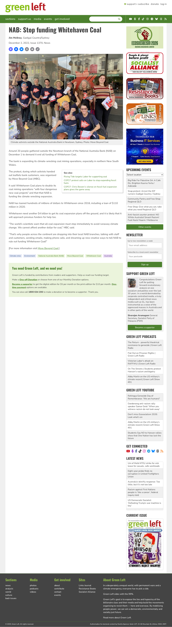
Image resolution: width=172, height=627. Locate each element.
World (8, 591)
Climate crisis (15, 256)
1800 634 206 (35, 292)
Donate (155, 4)
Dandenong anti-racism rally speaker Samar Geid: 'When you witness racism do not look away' (144, 406)
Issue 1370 (36, 42)
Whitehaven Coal (93, 256)
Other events (144, 227)
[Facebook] (16, 49)
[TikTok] (140, 451)
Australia (108, 256)
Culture (8, 595)
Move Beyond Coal (48, 248)
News (47, 42)
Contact (57, 591)
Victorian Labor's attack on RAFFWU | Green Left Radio (141, 362)
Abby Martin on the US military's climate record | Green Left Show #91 (144, 379)
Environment (29, 256)
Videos (33, 591)
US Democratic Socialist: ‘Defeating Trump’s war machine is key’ (144, 496)
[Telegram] (148, 451)
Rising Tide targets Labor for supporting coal (85, 176)
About (57, 585)
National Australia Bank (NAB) (51, 256)
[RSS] (161, 451)
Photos (33, 585)
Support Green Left (140, 273)
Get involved (62, 19)
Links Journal (85, 585)
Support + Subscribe (138, 4)
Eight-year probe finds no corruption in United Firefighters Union (143, 467)
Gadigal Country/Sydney (36, 37)
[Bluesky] (21, 49)
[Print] (27, 49)
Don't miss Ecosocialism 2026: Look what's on (143, 416)
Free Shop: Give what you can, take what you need (145, 208)
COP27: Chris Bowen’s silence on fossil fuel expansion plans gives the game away (90, 188)
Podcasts (34, 588)
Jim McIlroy (15, 37)
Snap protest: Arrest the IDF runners (141, 192)
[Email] (32, 49)
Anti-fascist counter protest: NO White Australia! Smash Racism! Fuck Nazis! (143, 217)
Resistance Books (87, 588)
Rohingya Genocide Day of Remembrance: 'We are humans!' (144, 397)
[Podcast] (132, 451)
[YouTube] (128, 451)
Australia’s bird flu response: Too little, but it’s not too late (144, 476)
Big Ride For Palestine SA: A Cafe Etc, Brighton (144, 182)
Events (48, 19)
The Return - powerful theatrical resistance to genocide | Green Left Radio (145, 345)
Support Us (24, 19)
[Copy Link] (38, 49)
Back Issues (10, 598)
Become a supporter (22, 284)
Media (37, 19)
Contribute (59, 588)
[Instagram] (144, 451)
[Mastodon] (11, 49)
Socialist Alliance (87, 591)
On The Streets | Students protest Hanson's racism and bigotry (144, 370)
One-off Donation (28, 279)
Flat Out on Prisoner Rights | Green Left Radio (141, 354)
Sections (10, 19)
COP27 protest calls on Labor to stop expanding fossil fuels (90, 182)
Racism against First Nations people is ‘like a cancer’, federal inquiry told (143, 485)
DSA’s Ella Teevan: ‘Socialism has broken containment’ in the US (144, 505)
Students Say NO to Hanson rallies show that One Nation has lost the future (145, 435)
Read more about (117, 617)
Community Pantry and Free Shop (144, 198)
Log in (163, 4)
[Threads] (157, 451)
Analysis (9, 588)
